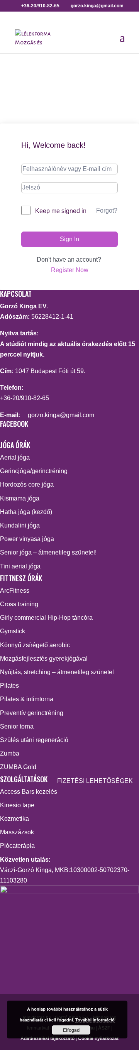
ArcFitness (14, 590)
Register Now (69, 270)
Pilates (9, 685)
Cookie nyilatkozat (98, 1038)
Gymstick (12, 631)
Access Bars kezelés (28, 791)
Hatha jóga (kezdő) (26, 512)
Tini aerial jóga (20, 566)
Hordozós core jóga (27, 484)
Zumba (9, 753)
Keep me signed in (60, 211)
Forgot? (106, 210)
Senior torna (17, 726)
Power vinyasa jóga (27, 539)
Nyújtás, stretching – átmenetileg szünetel (57, 672)
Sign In (69, 239)
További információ (95, 1020)
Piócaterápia (17, 845)
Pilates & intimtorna (26, 699)
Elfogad (71, 1029)
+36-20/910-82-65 (24, 398)
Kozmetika (14, 818)
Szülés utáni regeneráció (34, 740)
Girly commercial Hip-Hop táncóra (46, 617)
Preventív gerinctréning (31, 713)
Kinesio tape (17, 805)
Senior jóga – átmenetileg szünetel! (48, 552)
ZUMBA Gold (18, 767)
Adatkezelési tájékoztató (47, 1038)
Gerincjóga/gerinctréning (34, 471)
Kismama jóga (19, 498)
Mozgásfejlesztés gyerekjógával (44, 658)
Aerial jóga (15, 457)
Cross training (19, 604)
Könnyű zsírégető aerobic (35, 645)
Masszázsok (17, 832)
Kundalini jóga (20, 525)
